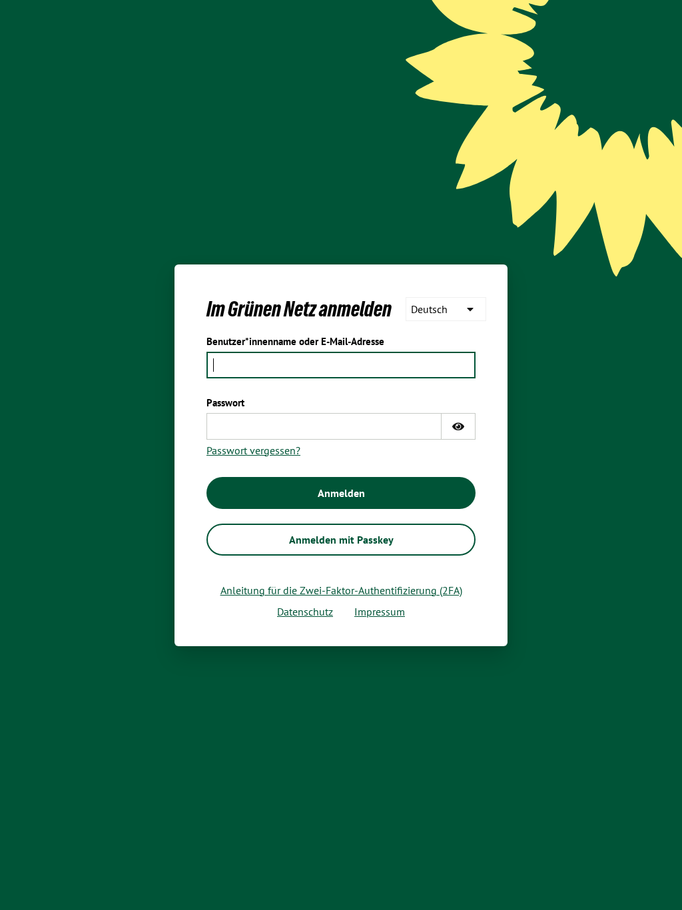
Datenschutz (305, 611)
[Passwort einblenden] (458, 426)
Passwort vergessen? (253, 450)
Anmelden (341, 493)
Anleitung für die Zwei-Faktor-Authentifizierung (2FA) (341, 590)
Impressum (379, 611)
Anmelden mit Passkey (341, 539)
